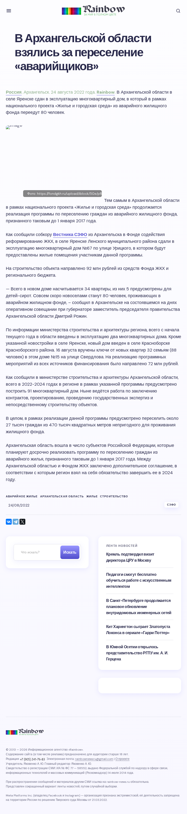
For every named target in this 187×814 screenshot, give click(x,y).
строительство (114, 496)
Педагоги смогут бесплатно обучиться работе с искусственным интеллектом (138, 580)
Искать (69, 552)
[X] (22, 522)
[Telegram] (16, 522)
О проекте (122, 759)
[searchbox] (35, 552)
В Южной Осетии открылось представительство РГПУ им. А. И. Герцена (137, 653)
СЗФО (171, 504)
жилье (92, 496)
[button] (9, 11)
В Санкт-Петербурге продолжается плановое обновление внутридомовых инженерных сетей (138, 606)
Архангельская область (62, 496)
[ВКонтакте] (9, 522)
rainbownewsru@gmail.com (94, 759)
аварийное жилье (22, 496)
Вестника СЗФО (70, 234)
